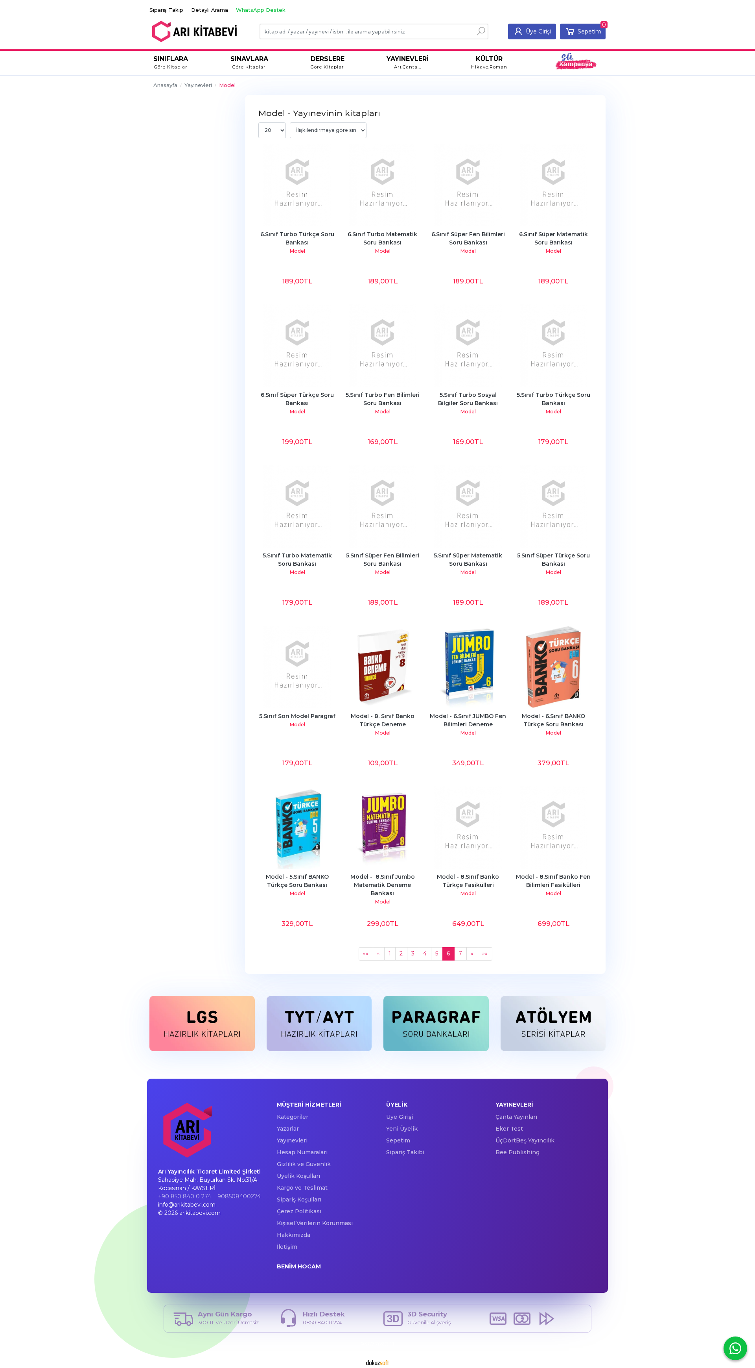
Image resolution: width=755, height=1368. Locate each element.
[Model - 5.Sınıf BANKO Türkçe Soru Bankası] (297, 827)
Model (297, 251)
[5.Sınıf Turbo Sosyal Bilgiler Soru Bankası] (468, 345)
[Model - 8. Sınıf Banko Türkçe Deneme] (382, 667)
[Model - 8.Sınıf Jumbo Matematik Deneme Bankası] (382, 827)
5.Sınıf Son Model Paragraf (297, 716)
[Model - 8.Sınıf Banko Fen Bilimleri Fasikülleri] (553, 827)
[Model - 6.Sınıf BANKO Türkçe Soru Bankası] (553, 667)
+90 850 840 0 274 (184, 1196)
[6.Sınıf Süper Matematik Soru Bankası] (553, 185)
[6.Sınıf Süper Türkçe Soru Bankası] (297, 345)
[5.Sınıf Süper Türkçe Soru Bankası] (553, 506)
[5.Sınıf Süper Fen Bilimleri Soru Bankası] (382, 506)
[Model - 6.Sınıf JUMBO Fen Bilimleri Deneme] (468, 667)
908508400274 (239, 1196)
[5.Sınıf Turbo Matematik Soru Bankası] (297, 506)
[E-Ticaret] (377, 1362)
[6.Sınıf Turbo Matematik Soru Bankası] (382, 185)
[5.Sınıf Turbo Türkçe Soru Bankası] (553, 345)
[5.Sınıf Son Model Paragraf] (297, 667)
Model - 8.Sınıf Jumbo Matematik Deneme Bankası (383, 885)
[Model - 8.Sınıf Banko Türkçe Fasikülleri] (468, 827)
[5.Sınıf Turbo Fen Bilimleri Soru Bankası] (382, 345)
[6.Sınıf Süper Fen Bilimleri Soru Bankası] (468, 185)
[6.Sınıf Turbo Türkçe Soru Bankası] (297, 185)
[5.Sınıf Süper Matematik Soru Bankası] (468, 506)
